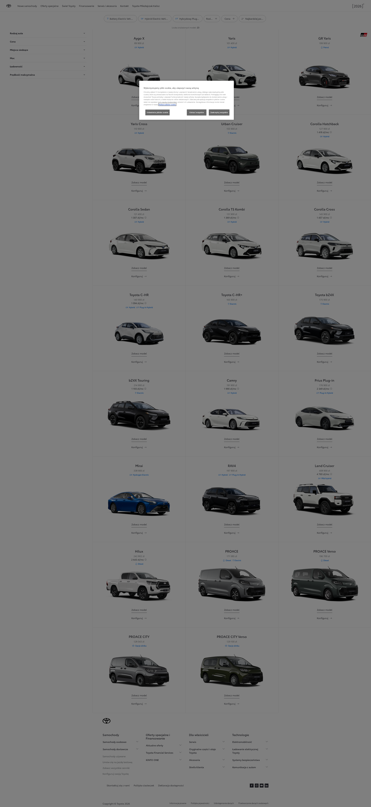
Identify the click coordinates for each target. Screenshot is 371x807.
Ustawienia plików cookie (157, 112)
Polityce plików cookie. (167, 104)
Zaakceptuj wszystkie (219, 112)
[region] (186, 100)
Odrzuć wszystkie (196, 112)
